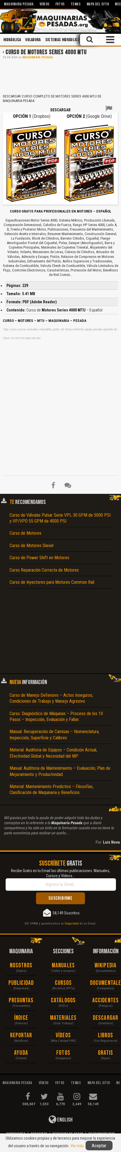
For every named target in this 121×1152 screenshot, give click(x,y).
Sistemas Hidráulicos (63, 40)
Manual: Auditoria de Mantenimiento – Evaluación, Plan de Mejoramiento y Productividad (60, 771)
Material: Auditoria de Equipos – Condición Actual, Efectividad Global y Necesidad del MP (53, 753)
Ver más (77, 1146)
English (64, 1119)
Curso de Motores (25, 533)
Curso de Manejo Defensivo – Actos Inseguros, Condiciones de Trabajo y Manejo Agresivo (51, 698)
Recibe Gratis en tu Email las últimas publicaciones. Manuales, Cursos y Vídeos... (60, 873)
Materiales (63, 1018)
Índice (21, 1018)
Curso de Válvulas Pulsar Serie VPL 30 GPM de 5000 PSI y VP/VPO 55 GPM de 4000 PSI (60, 518)
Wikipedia (105, 965)
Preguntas (21, 1000)
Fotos (63, 1053)
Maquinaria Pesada (38, 57)
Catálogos (63, 1000)
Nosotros (21, 965)
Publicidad (21, 983)
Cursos (63, 983)
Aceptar (99, 1145)
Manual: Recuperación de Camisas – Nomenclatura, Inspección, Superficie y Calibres (54, 734)
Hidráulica (12, 40)
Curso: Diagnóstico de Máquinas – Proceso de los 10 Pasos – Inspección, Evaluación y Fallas (56, 716)
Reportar (21, 1035)
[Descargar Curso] (31, 162)
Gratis (105, 1053)
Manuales (63, 965)
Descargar (105, 1018)
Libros (105, 1035)
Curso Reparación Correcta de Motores (44, 570)
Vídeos (63, 1035)
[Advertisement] (60, 76)
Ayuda (21, 1053)
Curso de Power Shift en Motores (39, 557)
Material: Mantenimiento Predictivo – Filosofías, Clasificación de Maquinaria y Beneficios (51, 789)
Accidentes (105, 1000)
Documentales (105, 983)
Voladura (33, 40)
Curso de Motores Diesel (31, 545)
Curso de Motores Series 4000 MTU (46, 52)
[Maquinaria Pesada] (60, 21)
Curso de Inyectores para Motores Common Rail (52, 582)
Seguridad (71, 923)
